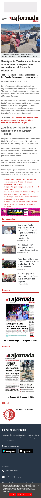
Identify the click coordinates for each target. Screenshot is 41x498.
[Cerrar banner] (38, 485)
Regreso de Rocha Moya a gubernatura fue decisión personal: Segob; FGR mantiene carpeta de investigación (20, 181)
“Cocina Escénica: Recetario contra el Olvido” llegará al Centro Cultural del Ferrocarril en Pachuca (21, 204)
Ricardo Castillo (8, 81)
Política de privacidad (24, 495)
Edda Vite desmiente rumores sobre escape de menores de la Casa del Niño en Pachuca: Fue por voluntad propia (19, 120)
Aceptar (12, 495)
